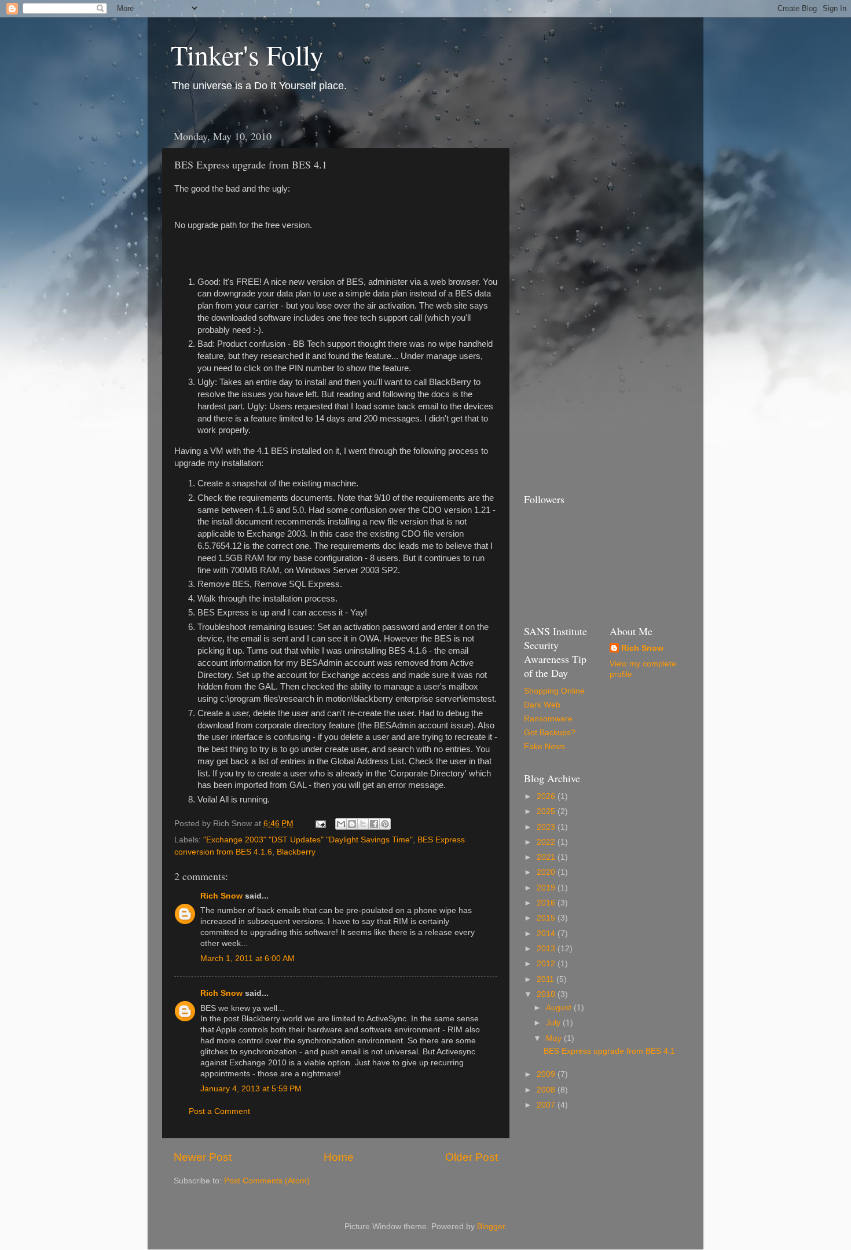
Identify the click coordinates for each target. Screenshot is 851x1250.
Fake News (544, 746)
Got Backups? (549, 732)
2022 (547, 842)
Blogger (491, 1226)
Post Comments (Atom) (267, 1180)
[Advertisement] (570, 297)
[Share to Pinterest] (385, 824)
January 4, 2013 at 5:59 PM (251, 1088)
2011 (546, 979)
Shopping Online (554, 691)
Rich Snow (221, 896)
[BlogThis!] (352, 824)
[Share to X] (363, 824)
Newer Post (203, 1157)
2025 (547, 811)
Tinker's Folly (247, 54)
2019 (547, 888)
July (554, 1022)
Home (339, 1157)
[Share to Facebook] (374, 824)
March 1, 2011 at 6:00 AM (247, 958)
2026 (547, 796)
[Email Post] (319, 823)
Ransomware (548, 718)
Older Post (471, 1157)
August (560, 1007)
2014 (547, 933)
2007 (547, 1105)
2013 (547, 948)
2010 (547, 994)
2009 (547, 1074)
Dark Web (542, 705)
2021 (547, 857)
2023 (547, 827)
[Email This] (341, 824)
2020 (547, 872)
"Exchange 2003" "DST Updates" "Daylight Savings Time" (308, 839)
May (555, 1038)
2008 (547, 1090)
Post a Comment (219, 1111)
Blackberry (296, 852)
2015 (547, 918)
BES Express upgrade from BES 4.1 (609, 1051)
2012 (547, 963)
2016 (547, 903)
